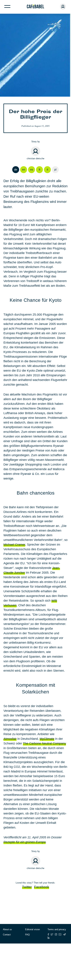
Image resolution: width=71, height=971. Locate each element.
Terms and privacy (57, 929)
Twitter (27, 887)
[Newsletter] (64, 934)
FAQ (27, 934)
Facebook (41, 887)
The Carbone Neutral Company (44, 743)
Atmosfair (10, 738)
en (23, 169)
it (47, 169)
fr (39, 169)
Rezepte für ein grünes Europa (24, 842)
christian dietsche (35, 158)
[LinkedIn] (49, 938)
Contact (7, 934)
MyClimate (47, 738)
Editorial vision (32, 929)
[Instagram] (56, 934)
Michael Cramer (14, 544)
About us (7, 929)
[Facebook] (48, 934)
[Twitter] (52, 934)
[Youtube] (60, 934)
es (31, 169)
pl (55, 169)
